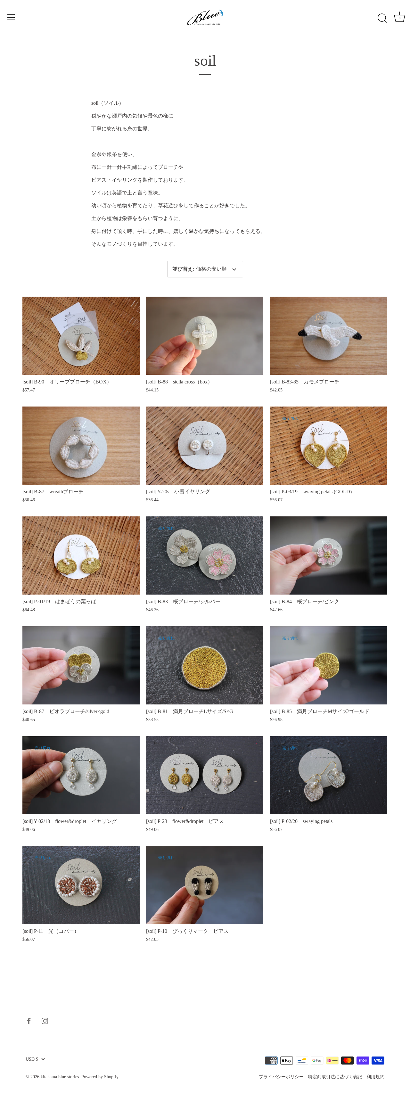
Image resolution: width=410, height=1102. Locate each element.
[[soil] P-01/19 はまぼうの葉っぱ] (81, 555)
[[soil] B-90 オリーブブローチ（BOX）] (81, 336)
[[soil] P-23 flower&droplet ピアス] (204, 775)
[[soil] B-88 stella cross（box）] (204, 336)
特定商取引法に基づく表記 (335, 1076)
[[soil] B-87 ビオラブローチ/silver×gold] (81, 665)
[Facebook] (29, 1020)
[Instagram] (45, 1020)
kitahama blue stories (60, 1076)
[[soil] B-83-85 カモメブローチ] (328, 336)
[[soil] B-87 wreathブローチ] (81, 446)
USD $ (32, 1059)
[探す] (382, 18)
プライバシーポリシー (281, 1076)
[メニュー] (11, 17)
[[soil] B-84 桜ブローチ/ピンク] (328, 555)
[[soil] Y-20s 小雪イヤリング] (204, 446)
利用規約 (375, 1076)
